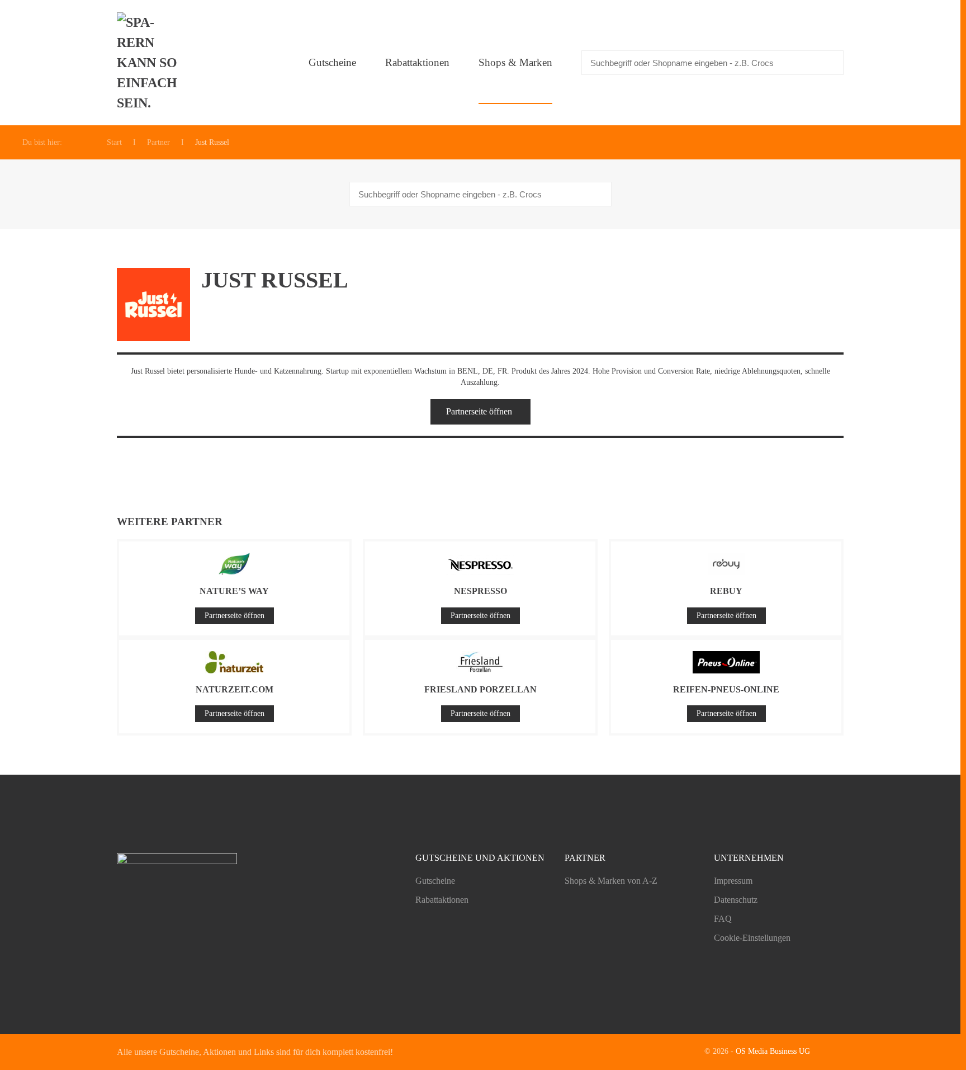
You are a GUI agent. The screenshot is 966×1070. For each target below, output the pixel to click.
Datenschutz (735, 899)
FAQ (723, 918)
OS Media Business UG (773, 1051)
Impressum (733, 880)
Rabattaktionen (417, 62)
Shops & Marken (515, 62)
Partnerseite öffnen (479, 411)
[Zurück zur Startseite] (150, 62)
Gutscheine (332, 62)
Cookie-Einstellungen (752, 937)
